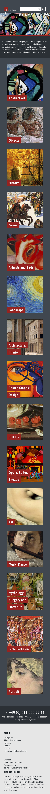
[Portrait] (25, 676)
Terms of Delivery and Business (17, 768)
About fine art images (13, 740)
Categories (8, 738)
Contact (7, 746)
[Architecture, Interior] (25, 337)
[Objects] (25, 125)
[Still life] (25, 421)
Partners (7, 743)
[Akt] (25, 506)
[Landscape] (25, 294)
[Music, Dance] (25, 549)
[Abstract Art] (25, 82)
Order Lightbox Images (13, 762)
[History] (25, 167)
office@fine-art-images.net (25, 719)
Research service (11, 765)
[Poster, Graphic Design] (25, 379)
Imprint (7, 748)
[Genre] (25, 210)
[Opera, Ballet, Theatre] (25, 464)
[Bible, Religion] (25, 634)
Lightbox (7, 760)
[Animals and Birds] (25, 252)
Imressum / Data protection (15, 751)
